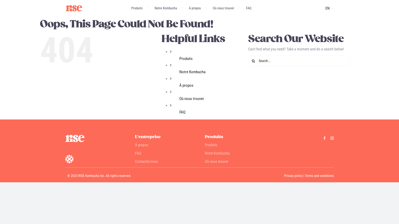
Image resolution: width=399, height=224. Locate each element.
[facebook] (324, 138)
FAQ (182, 112)
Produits (186, 58)
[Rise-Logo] (75, 136)
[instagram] (332, 138)
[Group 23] (74, 7)
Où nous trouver (191, 98)
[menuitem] (327, 8)
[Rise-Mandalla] (69, 157)
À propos (186, 85)
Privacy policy (293, 176)
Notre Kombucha (192, 71)
